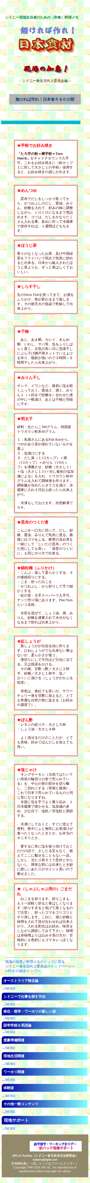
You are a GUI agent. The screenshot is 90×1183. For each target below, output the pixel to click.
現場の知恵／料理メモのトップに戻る (35, 962)
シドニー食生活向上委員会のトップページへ (40, 966)
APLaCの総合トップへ (22, 971)
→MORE (9, 988)
